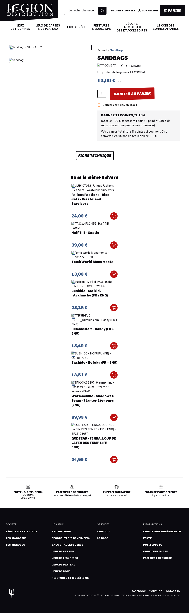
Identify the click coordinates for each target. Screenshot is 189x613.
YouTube (155, 591)
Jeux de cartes (63, 551)
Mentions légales (142, 595)
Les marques (15, 544)
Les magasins (16, 538)
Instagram (173, 591)
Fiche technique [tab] (94, 155)
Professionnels (123, 10)
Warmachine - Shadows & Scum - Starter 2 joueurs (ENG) (93, 400)
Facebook (139, 591)
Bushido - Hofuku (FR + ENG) (94, 363)
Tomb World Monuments (92, 262)
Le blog (102, 538)
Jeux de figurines (65, 558)
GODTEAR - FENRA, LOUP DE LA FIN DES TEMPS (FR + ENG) (93, 442)
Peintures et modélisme (70, 577)
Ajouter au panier (132, 93)
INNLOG (175, 595)
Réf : (123, 66)
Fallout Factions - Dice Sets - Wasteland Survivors (90, 199)
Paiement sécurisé (157, 558)
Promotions (61, 531)
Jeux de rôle (61, 571)
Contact (103, 531)
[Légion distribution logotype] (29, 12)
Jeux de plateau (63, 564)
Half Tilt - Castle (85, 233)
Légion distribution (21, 531)
